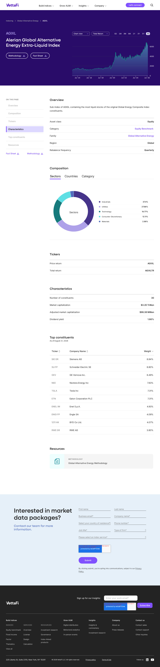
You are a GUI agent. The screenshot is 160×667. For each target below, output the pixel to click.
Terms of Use (106, 660)
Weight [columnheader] (147, 351)
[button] (46, 5)
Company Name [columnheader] (78, 351)
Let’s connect (135, 5)
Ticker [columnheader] (55, 351)
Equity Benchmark (144, 128)
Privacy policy (91, 660)
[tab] (55, 176)
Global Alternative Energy (141, 136)
